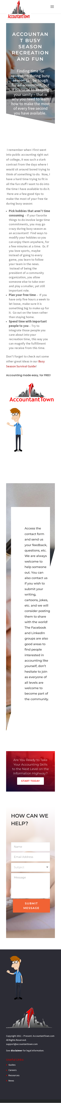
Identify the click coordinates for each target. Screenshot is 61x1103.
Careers (12, 1070)
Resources (13, 1075)
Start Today (30, 780)
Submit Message (31, 906)
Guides (12, 1064)
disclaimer (16, 1050)
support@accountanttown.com (22, 1044)
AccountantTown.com (43, 1035)
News (11, 1080)
